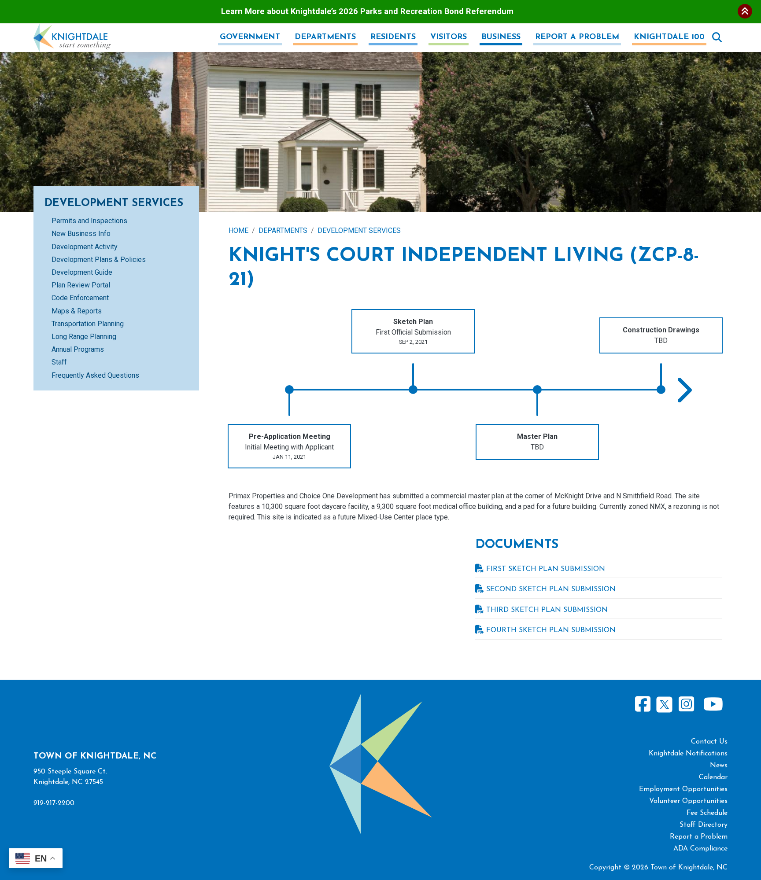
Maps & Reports (77, 311)
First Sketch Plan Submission (545, 569)
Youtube (713, 704)
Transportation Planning (88, 324)
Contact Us (709, 741)
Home (238, 230)
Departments (325, 37)
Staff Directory (704, 824)
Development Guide (82, 272)
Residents (393, 37)
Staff (59, 362)
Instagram (686, 704)
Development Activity (85, 247)
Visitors (448, 37)
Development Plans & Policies (99, 259)
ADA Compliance (700, 848)
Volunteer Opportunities (688, 801)
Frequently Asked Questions (95, 375)
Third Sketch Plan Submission (547, 610)
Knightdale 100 (669, 37)
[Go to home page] (72, 28)
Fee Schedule (707, 813)
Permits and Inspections (89, 221)
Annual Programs (78, 349)
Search (717, 37)
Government (250, 37)
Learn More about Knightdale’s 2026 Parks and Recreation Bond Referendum (367, 11)
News (719, 765)
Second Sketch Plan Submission (551, 589)
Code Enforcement (80, 298)
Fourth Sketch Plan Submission (551, 630)
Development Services (359, 230)
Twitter (664, 703)
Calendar (713, 777)
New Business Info (81, 233)
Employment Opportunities (683, 789)
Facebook (643, 704)
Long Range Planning (84, 336)
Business (501, 37)
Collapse (745, 11)
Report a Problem (577, 37)
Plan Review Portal (81, 285)
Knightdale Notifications (688, 753)
